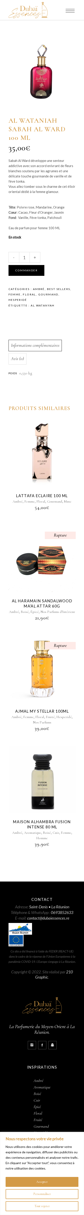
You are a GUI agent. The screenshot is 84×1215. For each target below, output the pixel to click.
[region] (42, 1173)
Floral (29, 294)
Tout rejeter (42, 1206)
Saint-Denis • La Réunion (49, 906)
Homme (42, 838)
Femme (15, 294)
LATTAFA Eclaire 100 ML (42, 495)
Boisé (25, 612)
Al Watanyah (42, 305)
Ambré (39, 289)
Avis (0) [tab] (17, 358)
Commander (26, 270)
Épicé (34, 612)
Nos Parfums (42, 722)
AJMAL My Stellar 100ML (42, 711)
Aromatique (32, 832)
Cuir (56, 832)
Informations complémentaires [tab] (35, 345)
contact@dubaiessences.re (48, 918)
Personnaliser (42, 1194)
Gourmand (48, 294)
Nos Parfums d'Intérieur (58, 612)
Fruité (50, 717)
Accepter (42, 1182)
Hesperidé (18, 299)
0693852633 (62, 912)
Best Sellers (58, 289)
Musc (67, 501)
